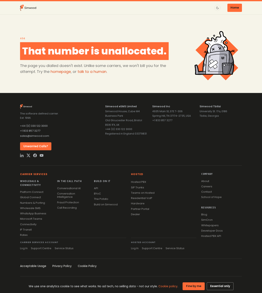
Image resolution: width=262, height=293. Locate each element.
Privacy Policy (62, 266)
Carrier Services (33, 174)
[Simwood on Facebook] (35, 155)
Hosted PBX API (211, 236)
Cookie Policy (87, 266)
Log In (24, 248)
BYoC (97, 194)
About (205, 181)
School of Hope (211, 197)
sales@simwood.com (34, 136)
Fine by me (193, 286)
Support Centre (41, 248)
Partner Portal (140, 209)
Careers (206, 186)
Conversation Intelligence (66, 195)
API (96, 188)
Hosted (137, 174)
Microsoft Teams (31, 219)
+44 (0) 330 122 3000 (34, 126)
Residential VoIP (141, 198)
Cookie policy (167, 286)
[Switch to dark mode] (217, 8)
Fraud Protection (68, 202)
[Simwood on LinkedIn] (22, 155)
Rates (24, 235)
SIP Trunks (137, 187)
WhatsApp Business (33, 213)
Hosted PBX (138, 182)
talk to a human (92, 71)
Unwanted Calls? (35, 146)
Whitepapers (210, 225)
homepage (61, 71)
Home (234, 8)
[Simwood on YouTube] (41, 155)
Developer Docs (212, 231)
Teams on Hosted (143, 193)
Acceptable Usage (33, 266)
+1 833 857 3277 (30, 131)
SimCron (207, 220)
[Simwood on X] (28, 155)
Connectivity (28, 224)
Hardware (138, 203)
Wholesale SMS (30, 208)
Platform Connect (31, 192)
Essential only (220, 286)
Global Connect (30, 197)
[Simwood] (28, 8)
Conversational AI (69, 188)
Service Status (64, 248)
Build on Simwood (106, 204)
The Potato (101, 199)
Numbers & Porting (32, 203)
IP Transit (26, 230)
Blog (204, 214)
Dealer (135, 214)
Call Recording (67, 208)
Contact (206, 192)
